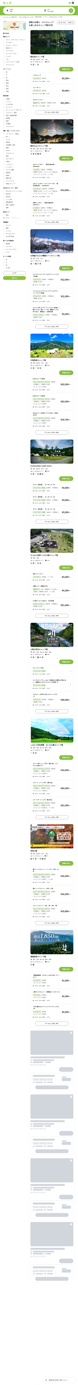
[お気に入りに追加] (71, 32)
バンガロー (9, 42)
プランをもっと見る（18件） (51, 615)
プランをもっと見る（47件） (51, 923)
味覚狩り (8, 172)
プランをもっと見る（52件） (51, 711)
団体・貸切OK (10, 205)
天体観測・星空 (10, 145)
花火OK (8, 194)
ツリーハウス (10, 181)
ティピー (8, 56)
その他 (8, 268)
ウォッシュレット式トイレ (14, 110)
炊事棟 (8, 118)
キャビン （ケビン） (12, 45)
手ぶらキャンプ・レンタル (14, 191)
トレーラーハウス (11, 53)
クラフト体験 (10, 170)
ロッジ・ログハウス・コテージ (15, 40)
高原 (7, 80)
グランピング (10, 64)
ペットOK (9, 199)
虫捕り (8, 175)
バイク (8, 252)
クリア (14, 273)
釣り (7, 136)
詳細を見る (66, 69)
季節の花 (8, 178)
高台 (7, 86)
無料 (7, 207)
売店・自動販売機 (11, 115)
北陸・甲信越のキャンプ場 (26, 17)
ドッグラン (9, 167)
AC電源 (8, 123)
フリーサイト (10, 51)
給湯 (7, 121)
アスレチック (10, 153)
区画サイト (9, 48)
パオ (7, 59)
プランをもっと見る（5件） (52, 1023)
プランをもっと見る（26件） (51, 222)
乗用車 (8, 244)
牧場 (7, 147)
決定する (14, 278)
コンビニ (8, 231)
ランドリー (9, 107)
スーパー (8, 225)
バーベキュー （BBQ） (13, 134)
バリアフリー (10, 126)
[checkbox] (4, 40)
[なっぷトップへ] (7, 3)
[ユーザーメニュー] (71, 3)
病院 (7, 228)
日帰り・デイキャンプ (12, 218)
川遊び (8, 161)
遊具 (7, 156)
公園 (7, 91)
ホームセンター (10, 233)
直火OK (8, 196)
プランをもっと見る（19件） (51, 326)
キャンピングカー (11, 249)
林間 (7, 83)
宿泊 (7, 215)
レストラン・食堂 (11, 112)
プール (8, 139)
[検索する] (71, 10)
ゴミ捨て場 (9, 104)
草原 (7, 88)
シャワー (8, 101)
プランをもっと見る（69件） (51, 432)
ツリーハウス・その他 (12, 62)
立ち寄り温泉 (10, 236)
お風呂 (8, 99)
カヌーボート (10, 159)
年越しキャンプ (10, 183)
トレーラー (9, 246)
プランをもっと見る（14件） (51, 521)
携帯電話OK (9, 202)
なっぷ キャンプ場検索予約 (10, 17)
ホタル (8, 150)
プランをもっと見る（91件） (51, 112)
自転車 (8, 142)
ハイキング (9, 164)
